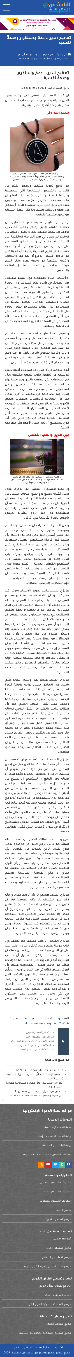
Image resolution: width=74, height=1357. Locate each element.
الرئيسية (59, 1347)
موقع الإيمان (63, 1210)
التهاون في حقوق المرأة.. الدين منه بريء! (39, 1091)
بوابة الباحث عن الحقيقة (56, 1145)
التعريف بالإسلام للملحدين (55, 1192)
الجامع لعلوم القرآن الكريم (55, 1286)
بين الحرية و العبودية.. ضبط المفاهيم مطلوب (35, 1096)
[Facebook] (68, 1165)
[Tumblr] (62, 1165)
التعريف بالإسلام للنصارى (55, 1183)
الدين (27, 1037)
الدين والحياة (46, 1041)
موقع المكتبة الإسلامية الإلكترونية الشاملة (45, 1333)
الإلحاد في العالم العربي (40, 1032)
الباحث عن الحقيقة (43, 1037)
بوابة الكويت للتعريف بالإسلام (53, 1136)
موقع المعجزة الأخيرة (58, 1219)
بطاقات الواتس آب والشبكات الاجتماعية (46, 1155)
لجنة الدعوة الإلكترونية (57, 1127)
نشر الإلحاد (25, 1050)
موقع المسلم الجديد (58, 1248)
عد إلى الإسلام (43, 1347)
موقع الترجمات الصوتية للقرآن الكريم (49, 1304)
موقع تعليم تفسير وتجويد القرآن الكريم (47, 1266)
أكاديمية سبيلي (62, 1239)
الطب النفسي (45, 1045)
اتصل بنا (15, 1347)
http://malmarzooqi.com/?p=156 (46, 1023)
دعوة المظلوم (27, 1045)
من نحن (28, 1347)
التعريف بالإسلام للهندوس (55, 1201)
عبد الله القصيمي (44, 1050)
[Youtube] (48, 1165)
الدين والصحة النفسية (24, 1041)
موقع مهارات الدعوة (58, 1324)
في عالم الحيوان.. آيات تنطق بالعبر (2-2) (39, 1070)
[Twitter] (55, 1165)
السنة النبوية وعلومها (57, 1295)
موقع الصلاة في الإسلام (56, 1257)
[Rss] (41, 1165)
